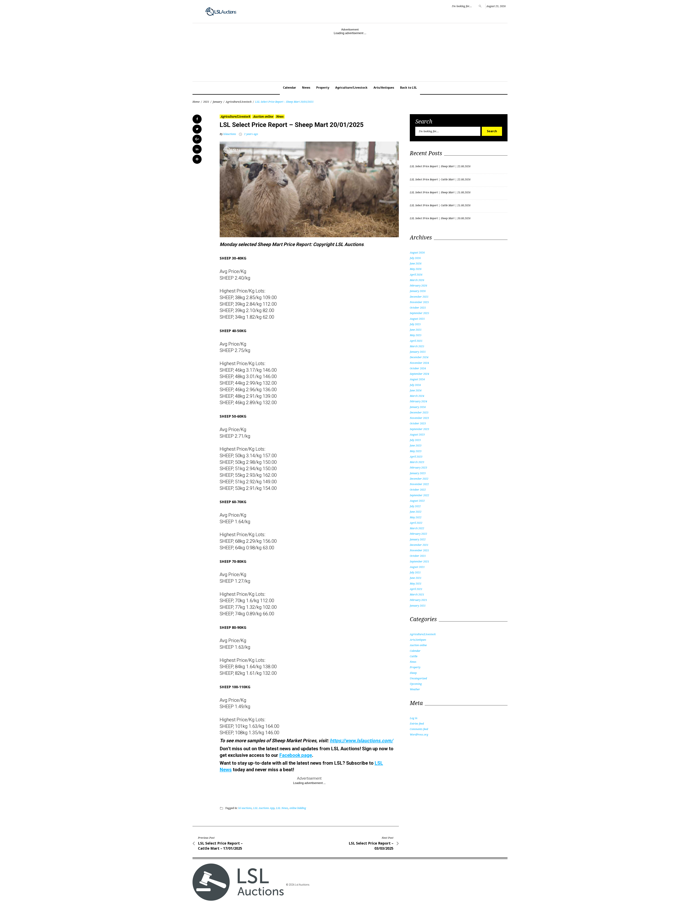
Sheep (413, 673)
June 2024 (415, 390)
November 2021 (419, 550)
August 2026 (417, 252)
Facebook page (295, 755)
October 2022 (418, 489)
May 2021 (415, 583)
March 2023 (417, 462)
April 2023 (416, 456)
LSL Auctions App (264, 808)
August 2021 (417, 567)
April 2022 (416, 522)
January (217, 101)
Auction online (263, 117)
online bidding (297, 808)
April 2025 (416, 340)
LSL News (282, 808)
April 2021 (416, 589)
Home (196, 101)
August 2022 (417, 500)
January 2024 (418, 407)
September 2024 (419, 373)
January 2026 (418, 291)
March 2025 (417, 346)
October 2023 (418, 423)
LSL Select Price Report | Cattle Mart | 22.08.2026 (440, 179)
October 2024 (418, 368)
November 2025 (419, 302)
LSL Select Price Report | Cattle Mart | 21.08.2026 (440, 205)
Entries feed (417, 723)
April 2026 (416, 274)
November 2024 (419, 363)
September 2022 (419, 495)
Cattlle (413, 656)
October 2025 (418, 307)
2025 (206, 101)
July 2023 (415, 440)
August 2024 (417, 379)
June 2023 (415, 445)
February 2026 (418, 285)
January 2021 (418, 605)
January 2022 (418, 539)
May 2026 (415, 269)
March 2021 (417, 594)
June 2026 (415, 263)
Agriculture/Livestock (351, 88)
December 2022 (419, 478)
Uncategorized (418, 678)
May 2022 (415, 517)
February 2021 (418, 600)
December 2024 (419, 357)
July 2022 (415, 506)
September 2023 (419, 429)
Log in (413, 718)
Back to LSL (408, 88)
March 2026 (417, 280)
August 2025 (417, 318)
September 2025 (419, 313)
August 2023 (417, 434)
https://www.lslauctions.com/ (361, 740)
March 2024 (417, 396)
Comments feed (419, 729)
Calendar (289, 88)
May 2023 (415, 451)
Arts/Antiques (384, 88)
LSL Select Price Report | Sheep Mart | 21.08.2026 (440, 192)
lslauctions (229, 134)
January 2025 (418, 351)
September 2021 (419, 561)
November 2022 (419, 484)
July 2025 (415, 324)
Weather (415, 689)
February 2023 (418, 467)
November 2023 (419, 418)
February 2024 (418, 401)
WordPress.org (419, 734)
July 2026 (415, 258)
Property (322, 88)
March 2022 (417, 528)
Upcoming (416, 684)
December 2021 (419, 545)
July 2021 (415, 572)
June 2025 (415, 329)
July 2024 (415, 385)
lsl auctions (245, 808)
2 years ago (251, 134)
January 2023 (418, 473)
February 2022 (418, 533)
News (306, 88)
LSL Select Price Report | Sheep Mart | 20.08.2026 (440, 218)
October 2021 (418, 555)
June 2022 (415, 511)
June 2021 (415, 578)
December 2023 (419, 412)
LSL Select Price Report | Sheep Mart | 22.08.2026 (440, 166)
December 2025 (419, 296)
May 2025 (415, 335)
